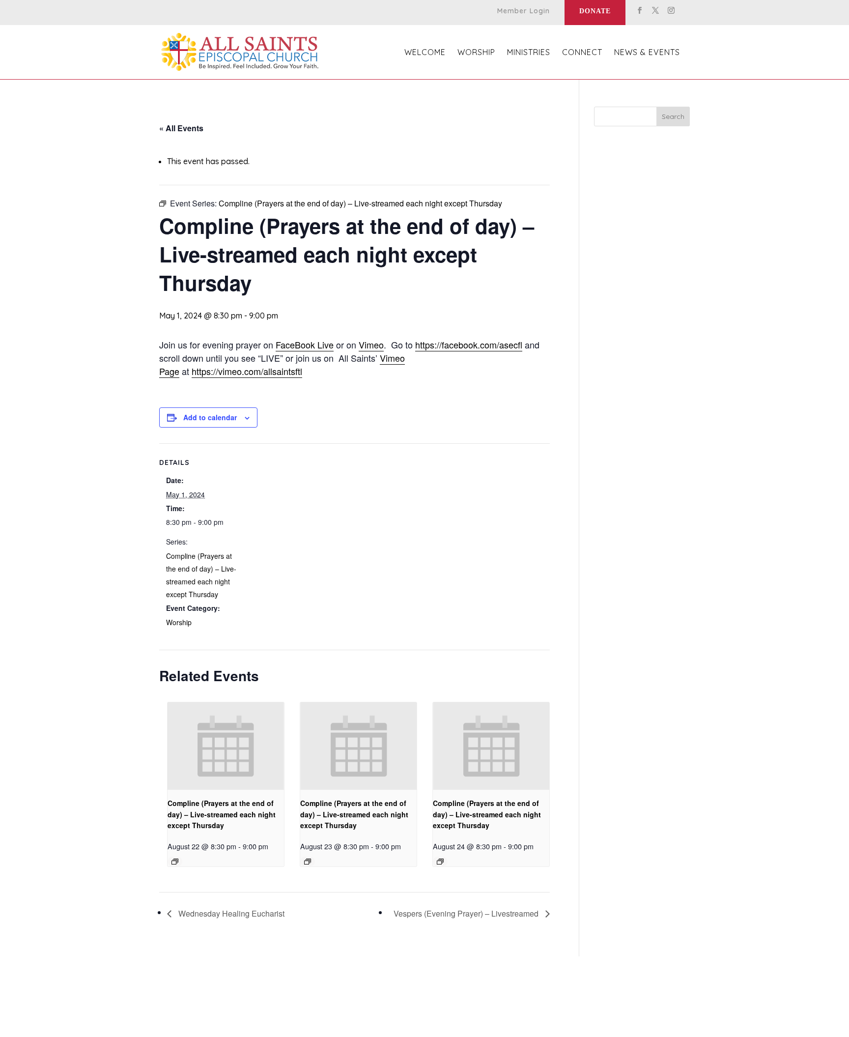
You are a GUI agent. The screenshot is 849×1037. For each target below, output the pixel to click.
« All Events (181, 128)
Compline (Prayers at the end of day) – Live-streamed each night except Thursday (222, 814)
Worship (179, 622)
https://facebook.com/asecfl (468, 344)
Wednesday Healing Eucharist (230, 913)
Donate (595, 11)
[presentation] (226, 746)
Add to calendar (210, 417)
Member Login (523, 11)
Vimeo (371, 344)
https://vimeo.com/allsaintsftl (247, 371)
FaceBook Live (305, 344)
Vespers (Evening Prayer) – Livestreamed (467, 913)
